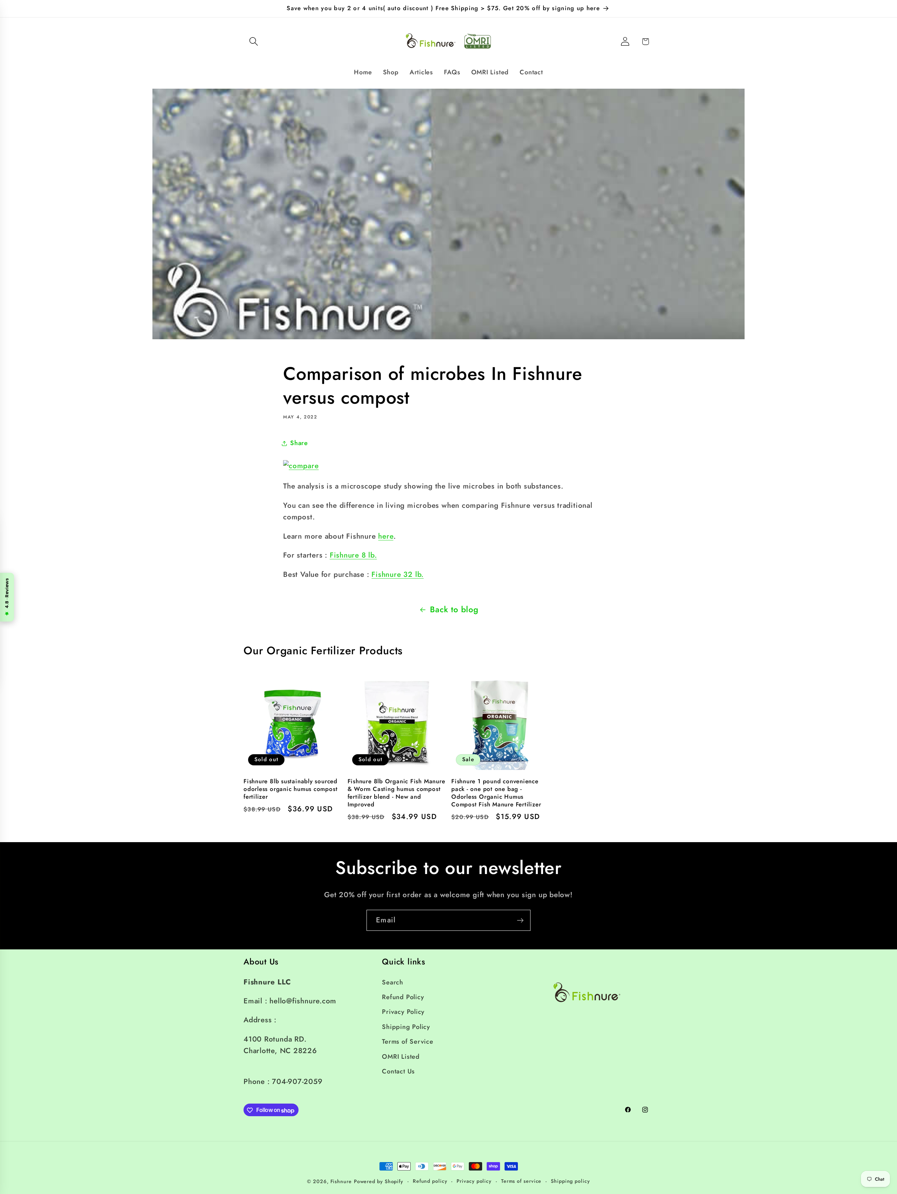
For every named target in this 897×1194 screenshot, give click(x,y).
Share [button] (299, 443)
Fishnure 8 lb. (353, 555)
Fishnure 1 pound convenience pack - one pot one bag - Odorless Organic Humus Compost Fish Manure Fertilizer (496, 793)
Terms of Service (407, 1041)
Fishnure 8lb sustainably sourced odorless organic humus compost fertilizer (290, 789)
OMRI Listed (401, 1056)
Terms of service (521, 1181)
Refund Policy (403, 996)
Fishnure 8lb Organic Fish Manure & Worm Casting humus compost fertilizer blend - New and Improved (396, 793)
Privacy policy (474, 1181)
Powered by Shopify (378, 1181)
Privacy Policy (403, 1011)
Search (392, 982)
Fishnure (341, 1181)
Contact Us (398, 1071)
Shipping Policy (406, 1026)
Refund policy (430, 1181)
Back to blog (454, 609)
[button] (253, 42)
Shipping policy (570, 1181)
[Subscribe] (520, 920)
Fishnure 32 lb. (397, 574)
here (385, 536)
